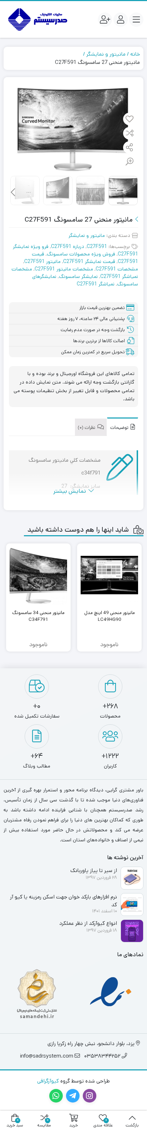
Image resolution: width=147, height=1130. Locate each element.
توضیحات (120, 428)
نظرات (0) (87, 428)
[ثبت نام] (105, 19)
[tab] (122, 426)
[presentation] (13, 192)
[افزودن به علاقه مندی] (129, 119)
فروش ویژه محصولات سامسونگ (81, 254)
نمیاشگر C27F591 (96, 284)
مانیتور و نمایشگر (106, 54)
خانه (135, 54)
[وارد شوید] (120, 19)
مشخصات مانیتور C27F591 (64, 269)
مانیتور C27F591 (42, 261)
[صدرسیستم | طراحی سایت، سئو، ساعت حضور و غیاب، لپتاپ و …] (37, 19)
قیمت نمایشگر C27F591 (89, 261)
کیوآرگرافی (48, 1081)
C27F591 (97, 246)
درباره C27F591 (67, 246)
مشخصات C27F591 (117, 269)
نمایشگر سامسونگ (78, 276)
